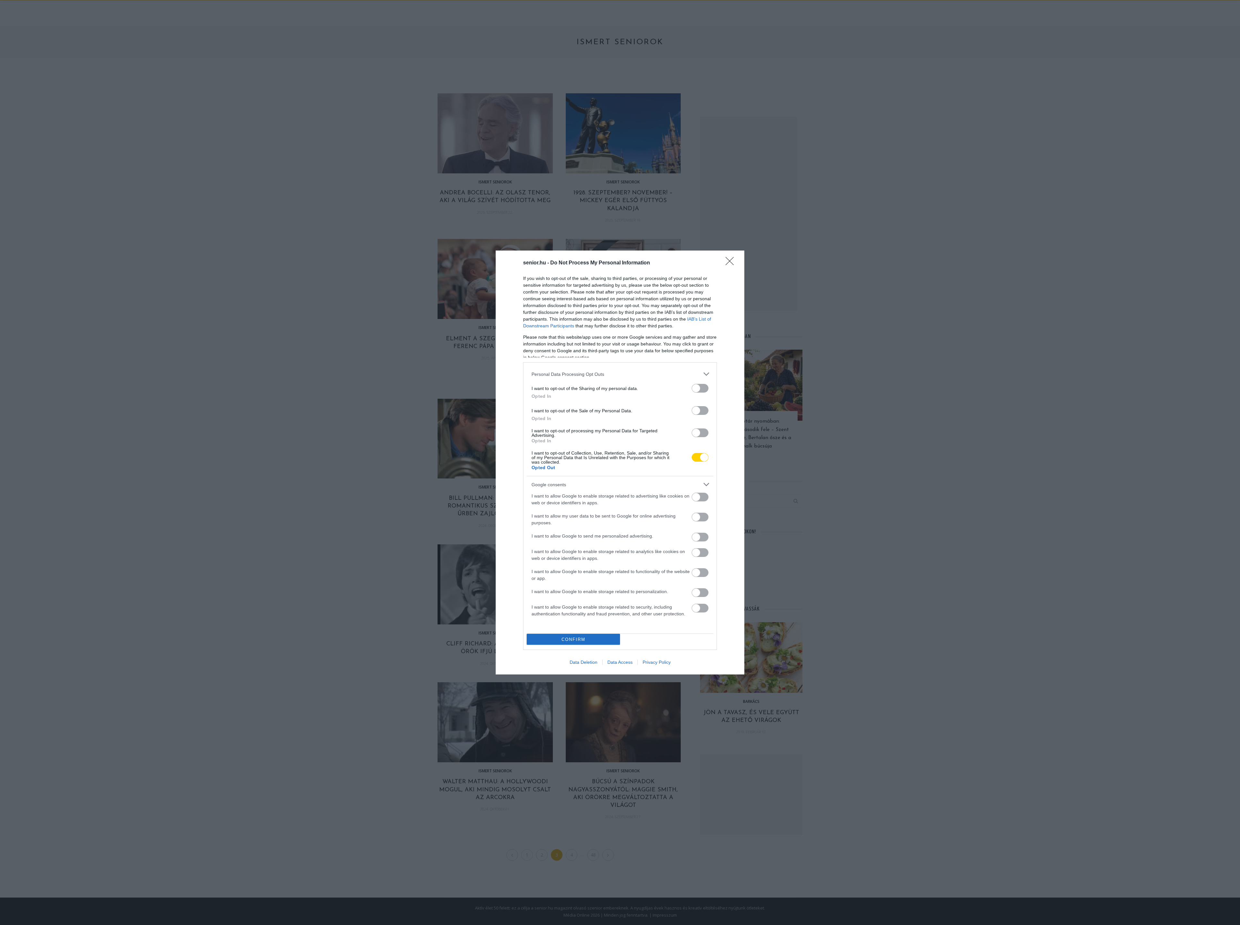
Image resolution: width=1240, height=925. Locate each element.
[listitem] (620, 374)
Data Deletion (583, 662)
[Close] (732, 263)
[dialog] (620, 462)
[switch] (700, 388)
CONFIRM (573, 639)
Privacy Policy (657, 662)
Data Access (620, 662)
